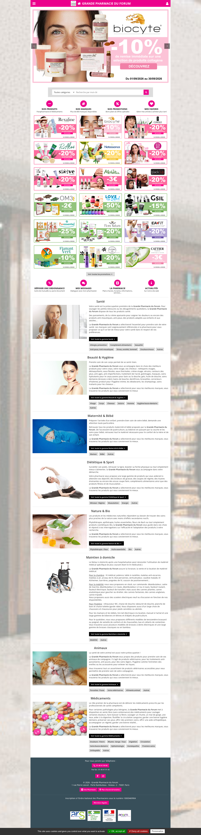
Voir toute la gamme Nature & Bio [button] (105, 543)
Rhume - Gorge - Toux (117, 741)
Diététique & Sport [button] (100, 462)
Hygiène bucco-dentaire (147, 403)
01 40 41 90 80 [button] (101, 765)
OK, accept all (118, 831)
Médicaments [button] (100, 698)
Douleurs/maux (147, 349)
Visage (93, 403)
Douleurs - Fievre (97, 741)
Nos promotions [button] (117, 109)
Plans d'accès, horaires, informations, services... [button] (117, 292)
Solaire (121, 403)
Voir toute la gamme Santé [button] (102, 339)
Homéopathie (133, 746)
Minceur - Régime (97, 503)
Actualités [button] (151, 288)
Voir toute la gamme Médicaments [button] (105, 736)
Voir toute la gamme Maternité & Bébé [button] (107, 448)
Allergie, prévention (98, 345)
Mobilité (93, 640)
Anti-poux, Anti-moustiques (101, 349)
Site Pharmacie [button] (89, 789)
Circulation (145, 741)
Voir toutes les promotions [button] (99, 274)
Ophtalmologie (117, 746)
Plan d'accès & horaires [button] (110, 789)
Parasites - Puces (97, 690)
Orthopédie (95, 750)
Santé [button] (100, 301)
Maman (93, 454)
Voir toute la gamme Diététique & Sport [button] (108, 497)
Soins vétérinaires (115, 690)
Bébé (102, 454)
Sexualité (139, 345)
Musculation (113, 503)
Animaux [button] (100, 648)
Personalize (157, 831)
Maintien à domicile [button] (100, 557)
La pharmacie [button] (117, 288)
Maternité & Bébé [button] (100, 416)
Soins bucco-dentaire (99, 746)
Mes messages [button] (83, 288)
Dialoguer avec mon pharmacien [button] (83, 291)
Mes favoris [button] (151, 109)
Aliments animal (133, 690)
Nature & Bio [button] (100, 511)
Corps (101, 403)
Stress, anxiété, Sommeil (127, 349)
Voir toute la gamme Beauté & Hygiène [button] (107, 397)
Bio (130, 549)
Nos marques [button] (83, 109)
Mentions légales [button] (100, 803)
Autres (160, 349)
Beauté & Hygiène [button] (100, 357)
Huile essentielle (118, 549)
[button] (167, 3)
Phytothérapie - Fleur (99, 549)
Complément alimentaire (120, 345)
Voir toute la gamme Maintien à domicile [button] (108, 634)
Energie (125, 503)
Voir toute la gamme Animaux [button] (103, 684)
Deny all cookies (139, 831)
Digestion (133, 741)
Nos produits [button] (49, 109)
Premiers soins (148, 746)
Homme (130, 403)
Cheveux (110, 403)
